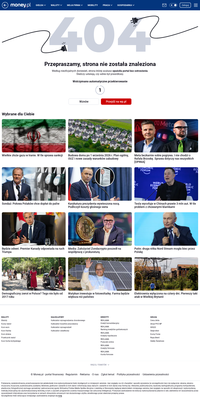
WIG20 (153, 327)
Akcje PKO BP (156, 324)
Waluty (55, 5)
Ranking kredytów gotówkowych (114, 329)
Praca (106, 5)
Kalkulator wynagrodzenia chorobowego (68, 320)
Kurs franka (6, 331)
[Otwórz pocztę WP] (164, 5)
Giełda (39, 5)
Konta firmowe (107, 354)
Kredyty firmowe (107, 348)
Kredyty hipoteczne (109, 336)
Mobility (93, 5)
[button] (173, 5)
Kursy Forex (155, 334)
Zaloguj (185, 5)
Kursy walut (6, 324)
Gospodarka (124, 5)
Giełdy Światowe (157, 341)
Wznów (83, 101)
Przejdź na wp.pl (116, 101)
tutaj (60, 396)
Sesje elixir (154, 331)
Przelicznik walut (8, 338)
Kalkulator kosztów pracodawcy (64, 324)
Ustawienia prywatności (155, 374)
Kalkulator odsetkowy (60, 331)
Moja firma (73, 5)
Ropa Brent (155, 338)
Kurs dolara (6, 334)
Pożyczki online (107, 342)
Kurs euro (5, 327)
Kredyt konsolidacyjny (110, 323)
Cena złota (154, 320)
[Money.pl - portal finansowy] (23, 5)
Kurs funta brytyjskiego (11, 341)
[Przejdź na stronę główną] (5, 7)
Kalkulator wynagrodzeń (61, 327)
